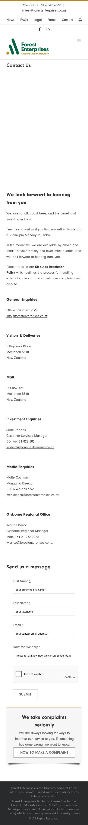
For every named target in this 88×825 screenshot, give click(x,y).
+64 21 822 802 (24, 441)
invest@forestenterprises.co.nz (44, 10)
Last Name (21, 603)
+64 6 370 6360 (50, 5)
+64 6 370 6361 (24, 489)
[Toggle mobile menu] (79, 40)
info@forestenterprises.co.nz (26, 316)
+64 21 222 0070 (27, 537)
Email (18, 625)
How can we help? (26, 647)
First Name (22, 581)
